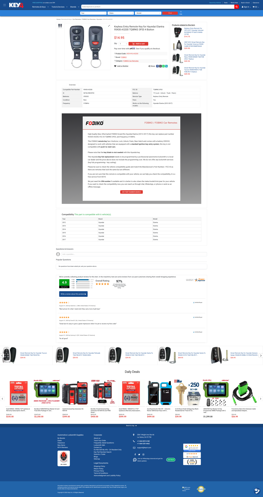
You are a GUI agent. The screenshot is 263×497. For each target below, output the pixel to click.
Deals (226, 2)
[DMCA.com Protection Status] (188, 489)
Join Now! (171, 459)
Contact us (98, 447)
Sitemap (97, 459)
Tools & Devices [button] (58, 7)
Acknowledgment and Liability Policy (107, 475)
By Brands (61, 438)
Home (58, 19)
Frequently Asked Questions (104, 443)
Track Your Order (100, 440)
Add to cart (140, 44)
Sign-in (237, 17)
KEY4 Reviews (63, 447)
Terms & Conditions (101, 473)
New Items (61, 445)
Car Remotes (77, 19)
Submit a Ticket (99, 454)
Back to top (130, 426)
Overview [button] (72, 85)
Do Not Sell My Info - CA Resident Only (108, 450)
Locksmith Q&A (99, 445)
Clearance (256, 2)
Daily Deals (132, 372)
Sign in (246, 7)
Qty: (115, 43)
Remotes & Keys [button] (39, 7)
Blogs (96, 457)
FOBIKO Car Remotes (89, 19)
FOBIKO (124, 57)
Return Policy (98, 469)
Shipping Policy (99, 466)
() (256, 7)
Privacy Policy (99, 471)
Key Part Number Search (102, 452)
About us (97, 438)
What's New (234, 2)
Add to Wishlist (122, 66)
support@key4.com (144, 448)
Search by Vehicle (215, 2)
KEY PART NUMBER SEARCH (131, 192)
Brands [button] (73, 7)
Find (170, 13)
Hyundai (99, 19)
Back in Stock (245, 2)
